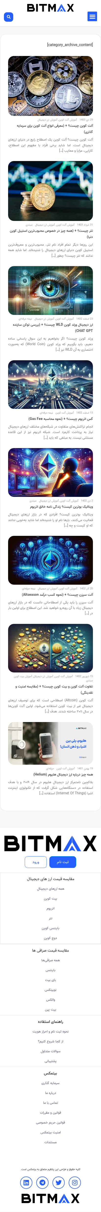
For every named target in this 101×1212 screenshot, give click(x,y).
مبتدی (29, 225)
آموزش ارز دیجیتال (47, 120)
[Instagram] (75, 1182)
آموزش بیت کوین (23, 676)
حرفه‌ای (50, 768)
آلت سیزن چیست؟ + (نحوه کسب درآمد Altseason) (57, 595)
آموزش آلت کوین (68, 120)
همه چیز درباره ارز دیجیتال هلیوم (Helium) (63, 775)
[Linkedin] (26, 1182)
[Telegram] (42, 1182)
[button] (92, 16)
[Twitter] (58, 1182)
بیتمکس (31, 1169)
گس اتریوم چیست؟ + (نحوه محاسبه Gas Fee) (60, 419)
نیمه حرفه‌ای (25, 319)
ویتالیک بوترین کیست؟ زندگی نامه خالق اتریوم (61, 507)
